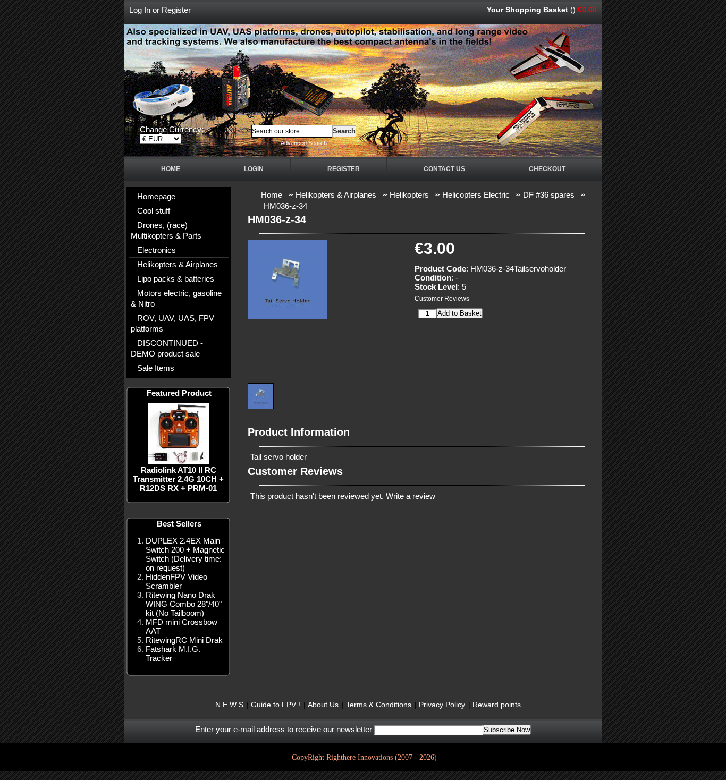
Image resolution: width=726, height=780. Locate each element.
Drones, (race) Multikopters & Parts (166, 230)
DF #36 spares (549, 194)
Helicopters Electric (476, 194)
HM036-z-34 (285, 205)
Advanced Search (304, 143)
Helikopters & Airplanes (177, 264)
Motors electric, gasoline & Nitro (176, 298)
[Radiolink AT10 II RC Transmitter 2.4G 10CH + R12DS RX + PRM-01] (178, 460)
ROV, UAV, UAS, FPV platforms (172, 323)
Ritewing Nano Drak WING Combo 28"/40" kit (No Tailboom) (184, 603)
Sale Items (155, 367)
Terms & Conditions (378, 704)
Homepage (156, 196)
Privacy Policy (442, 704)
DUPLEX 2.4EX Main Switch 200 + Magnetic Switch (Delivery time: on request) (185, 554)
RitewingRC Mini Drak (184, 640)
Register (176, 9)
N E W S (229, 704)
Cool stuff (153, 210)
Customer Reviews (442, 298)
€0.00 (587, 9)
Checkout (547, 169)
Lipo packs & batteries (175, 278)
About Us (323, 704)
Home (170, 169)
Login (254, 169)
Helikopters (409, 194)
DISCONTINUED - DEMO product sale (167, 348)
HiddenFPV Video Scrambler (176, 581)
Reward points (496, 704)
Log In (139, 9)
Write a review (410, 496)
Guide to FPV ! (275, 704)
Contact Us (444, 169)
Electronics (156, 250)
